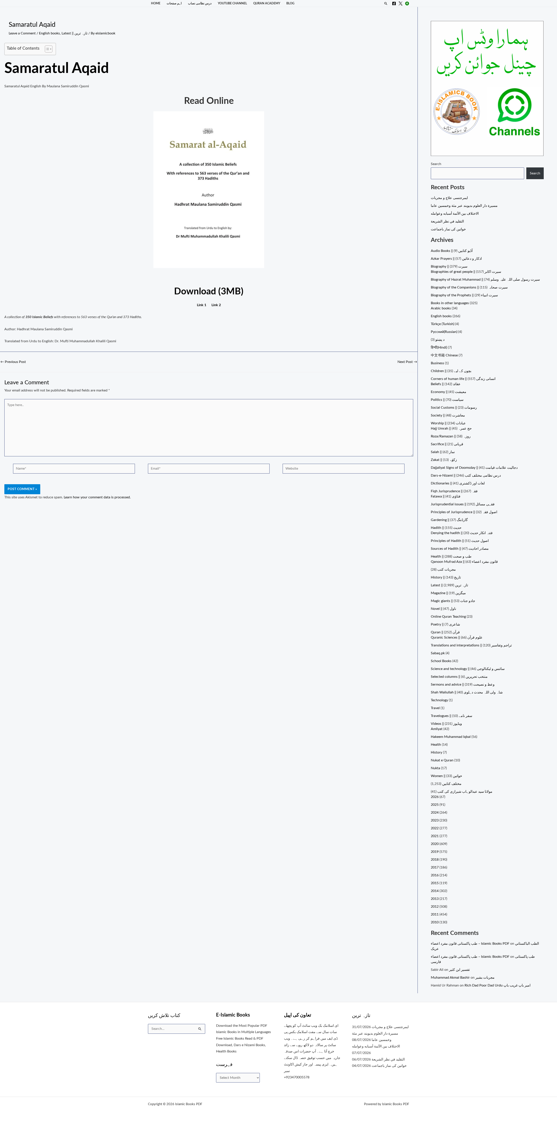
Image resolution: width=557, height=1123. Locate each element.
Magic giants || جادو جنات (453, 601)
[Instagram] (407, 3)
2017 (435, 867)
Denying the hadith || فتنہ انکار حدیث (462, 533)
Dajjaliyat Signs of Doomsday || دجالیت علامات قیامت (474, 467)
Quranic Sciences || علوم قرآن (457, 637)
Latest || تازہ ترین (74, 33)
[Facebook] (394, 3)
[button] (386, 3)
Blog (290, 3)
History (436, 752)
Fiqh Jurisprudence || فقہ (454, 491)
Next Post (407, 362)
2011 (435, 914)
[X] (401, 3)
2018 (435, 859)
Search (436, 164)
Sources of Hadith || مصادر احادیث (460, 548)
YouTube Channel (232, 3)
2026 (435, 797)
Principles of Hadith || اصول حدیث (460, 541)
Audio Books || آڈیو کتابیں (452, 251)
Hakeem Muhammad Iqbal (451, 737)
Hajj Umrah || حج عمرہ (451, 428)
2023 (435, 820)
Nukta (435, 768)
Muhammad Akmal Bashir (450, 977)
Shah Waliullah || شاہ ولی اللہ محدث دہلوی (467, 692)
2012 (435, 906)
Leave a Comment (22, 33)
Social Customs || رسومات (454, 407)
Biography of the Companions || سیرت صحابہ (469, 287)
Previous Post (13, 362)
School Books (441, 661)
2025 (435, 804)
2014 (435, 891)
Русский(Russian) (444, 332)
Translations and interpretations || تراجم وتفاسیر (471, 645)
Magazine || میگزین (448, 593)
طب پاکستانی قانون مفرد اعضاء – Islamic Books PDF (470, 943)
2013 (435, 898)
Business (437, 363)
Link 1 (201, 305)
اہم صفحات (174, 3)
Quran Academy (266, 3)
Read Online (209, 101)
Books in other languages (450, 303)
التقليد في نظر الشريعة (447, 221)
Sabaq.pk (438, 653)
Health (436, 744)
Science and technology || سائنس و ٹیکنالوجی (468, 669)
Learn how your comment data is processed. (97, 497)
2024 (435, 812)
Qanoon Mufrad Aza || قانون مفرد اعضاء (464, 561)
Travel (435, 708)
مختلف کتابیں (451, 784)
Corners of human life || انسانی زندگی (463, 379)
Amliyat (437, 729)
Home (155, 3)
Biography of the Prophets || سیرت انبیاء (464, 295)
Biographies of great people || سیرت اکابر (466, 271)
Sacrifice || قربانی (447, 444)
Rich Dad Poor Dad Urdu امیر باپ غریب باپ (497, 985)
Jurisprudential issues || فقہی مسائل (463, 504)
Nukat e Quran (442, 760)
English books (49, 33)
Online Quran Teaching (448, 616)
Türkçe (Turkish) (442, 324)
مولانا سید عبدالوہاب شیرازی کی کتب (464, 791)
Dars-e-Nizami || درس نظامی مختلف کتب (466, 475)
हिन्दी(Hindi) (439, 347)
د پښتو (440, 339)
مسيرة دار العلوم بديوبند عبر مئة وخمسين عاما (464, 205)
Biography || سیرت (449, 266)
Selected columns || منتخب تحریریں (459, 676)
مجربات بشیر (485, 977)
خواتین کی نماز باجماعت (448, 229)
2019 (435, 851)
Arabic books (441, 308)
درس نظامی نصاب (199, 3)
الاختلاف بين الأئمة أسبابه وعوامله (455, 213)
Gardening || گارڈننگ (449, 520)
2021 (435, 836)
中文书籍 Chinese (444, 355)
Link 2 (216, 305)
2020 (435, 844)
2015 (435, 883)
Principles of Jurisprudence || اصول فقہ (464, 512)
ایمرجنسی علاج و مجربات (449, 198)
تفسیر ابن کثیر (459, 969)
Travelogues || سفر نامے (451, 716)
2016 (435, 875)
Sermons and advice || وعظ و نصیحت (463, 684)
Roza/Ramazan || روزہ (451, 436)
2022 (435, 828)
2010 (435, 922)
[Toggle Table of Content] (46, 49)
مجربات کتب (446, 569)
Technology (439, 700)
